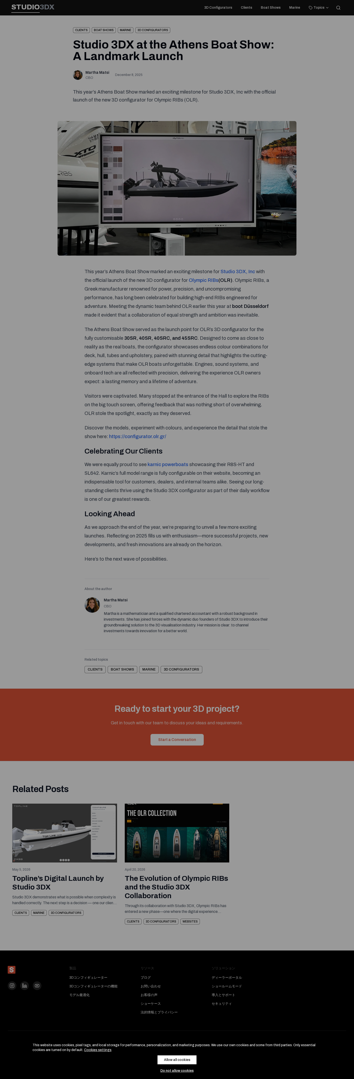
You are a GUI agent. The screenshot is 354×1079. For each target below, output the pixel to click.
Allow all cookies (177, 1060)
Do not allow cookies (177, 1070)
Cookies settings (97, 1050)
